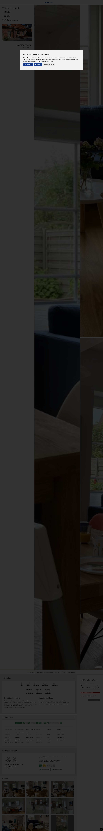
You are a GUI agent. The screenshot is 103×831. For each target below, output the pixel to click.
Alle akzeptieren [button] (28, 64)
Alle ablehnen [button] (38, 64)
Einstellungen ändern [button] (49, 64)
